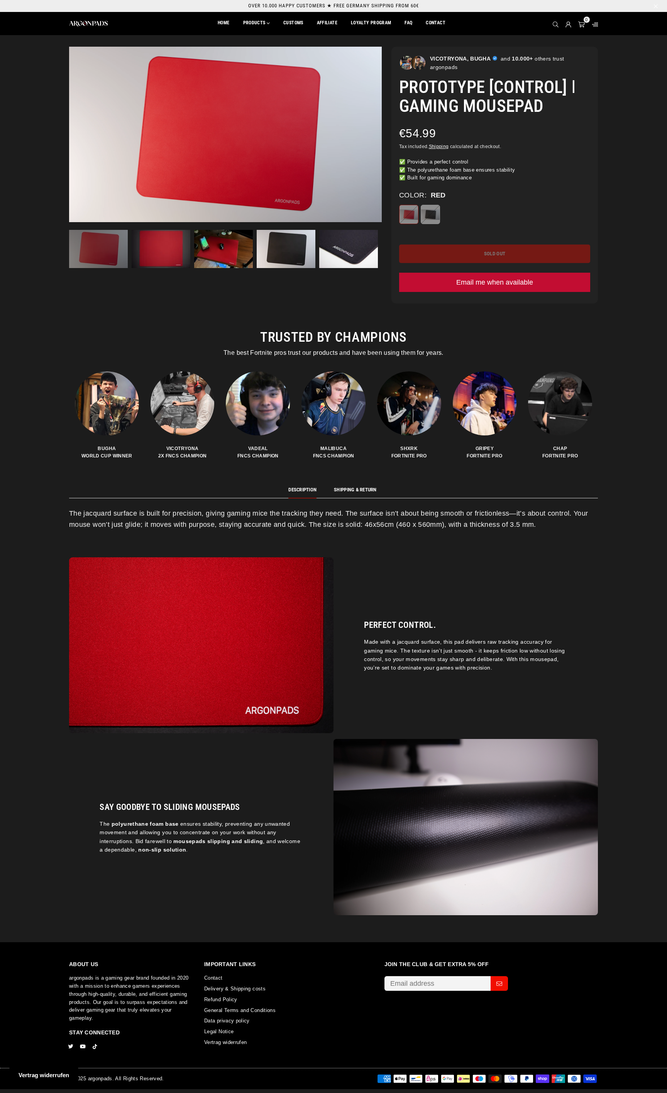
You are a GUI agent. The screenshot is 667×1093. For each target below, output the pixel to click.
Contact (435, 22)
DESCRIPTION (302, 490)
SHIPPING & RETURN (355, 490)
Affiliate (327, 22)
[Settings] (593, 23)
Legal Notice (219, 1031)
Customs (293, 22)
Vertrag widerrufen (225, 1042)
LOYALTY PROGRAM (371, 22)
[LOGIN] (568, 23)
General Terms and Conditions (240, 1010)
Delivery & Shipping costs (235, 989)
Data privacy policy (227, 1021)
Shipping (439, 146)
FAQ (408, 22)
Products (255, 22)
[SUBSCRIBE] (499, 983)
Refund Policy (220, 999)
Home (223, 22)
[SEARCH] (555, 23)
